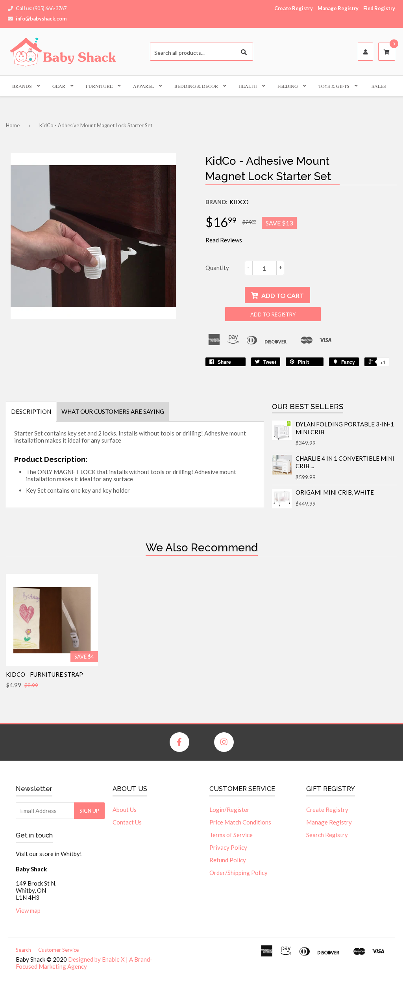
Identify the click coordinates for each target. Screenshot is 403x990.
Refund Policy (227, 859)
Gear (58, 86)
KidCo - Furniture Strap (44, 674)
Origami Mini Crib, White (335, 492)
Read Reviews (223, 240)
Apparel (143, 86)
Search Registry (327, 834)
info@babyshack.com (41, 18)
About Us (125, 809)
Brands (22, 86)
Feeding (287, 86)
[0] (387, 52)
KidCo (239, 201)
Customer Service (58, 950)
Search (23, 950)
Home (13, 125)
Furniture (99, 86)
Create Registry (293, 8)
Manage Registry (338, 8)
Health (247, 86)
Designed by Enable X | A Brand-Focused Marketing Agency (84, 963)
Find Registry (379, 8)
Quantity (217, 267)
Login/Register (229, 809)
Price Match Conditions (240, 822)
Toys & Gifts (333, 86)
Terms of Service (231, 834)
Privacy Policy (228, 847)
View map (28, 910)
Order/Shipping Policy (238, 872)
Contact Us (127, 822)
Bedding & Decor (196, 86)
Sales (379, 86)
